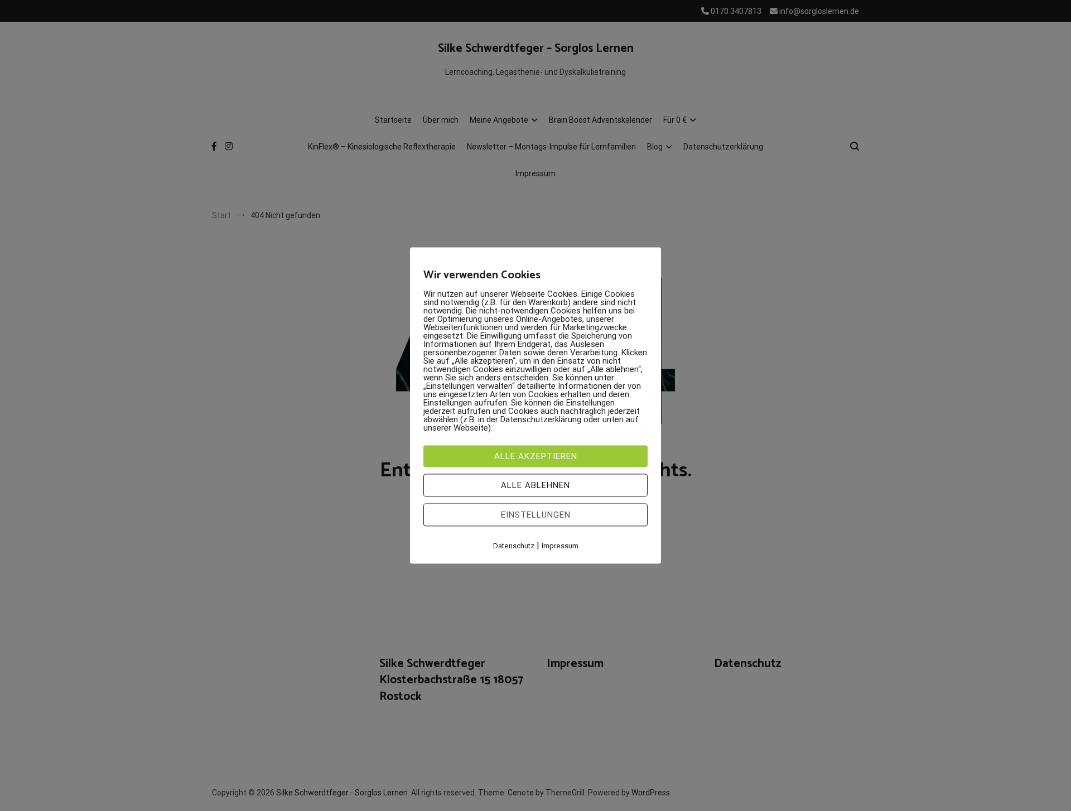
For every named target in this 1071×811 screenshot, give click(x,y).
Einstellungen (536, 515)
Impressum (560, 546)
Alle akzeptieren (535, 456)
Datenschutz (513, 546)
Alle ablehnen (535, 485)
